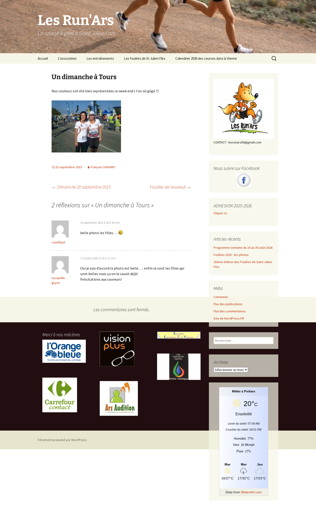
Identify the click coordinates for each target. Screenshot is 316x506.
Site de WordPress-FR (229, 318)
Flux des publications (228, 304)
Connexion (221, 297)
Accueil (43, 58)
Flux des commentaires (230, 311)
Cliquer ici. (221, 213)
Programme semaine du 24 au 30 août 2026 (243, 247)
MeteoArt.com (251, 492)
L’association (67, 58)
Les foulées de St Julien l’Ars (144, 58)
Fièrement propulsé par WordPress (62, 440)
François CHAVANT (102, 167)
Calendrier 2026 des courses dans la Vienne (206, 58)
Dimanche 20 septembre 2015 (81, 187)
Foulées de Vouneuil (170, 187)
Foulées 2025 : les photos (231, 255)
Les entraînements (100, 58)
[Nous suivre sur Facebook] (244, 180)
